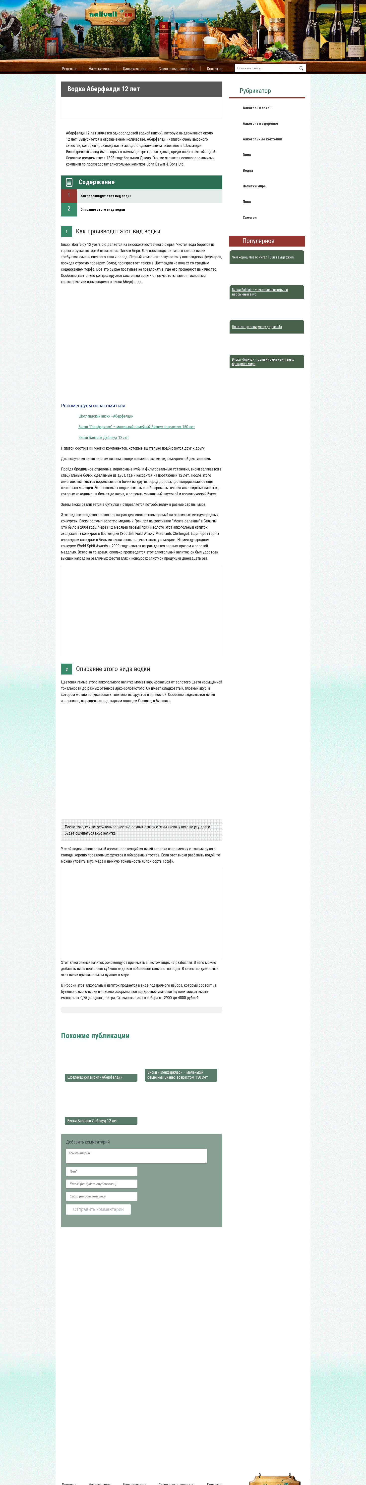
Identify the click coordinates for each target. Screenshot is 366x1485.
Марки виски (128, 1023)
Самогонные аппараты (176, 68)
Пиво (247, 202)
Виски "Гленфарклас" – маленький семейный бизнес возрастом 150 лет (136, 426)
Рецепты (69, 68)
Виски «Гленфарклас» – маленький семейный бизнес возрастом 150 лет (177, 1075)
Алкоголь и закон (257, 108)
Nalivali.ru (69, 1023)
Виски (110, 1023)
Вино (247, 155)
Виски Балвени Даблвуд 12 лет (103, 437)
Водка (248, 170)
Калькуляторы (134, 68)
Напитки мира (100, 68)
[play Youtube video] (141, 611)
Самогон (250, 217)
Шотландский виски (157, 1023)
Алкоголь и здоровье (260, 123)
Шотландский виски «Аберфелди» (105, 416)
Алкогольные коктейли (262, 139)
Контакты (214, 68)
